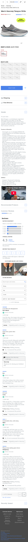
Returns (7, 523)
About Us (7, 518)
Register (19, 520)
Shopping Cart (19, 516)
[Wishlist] (25, 88)
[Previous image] (18, 43)
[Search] (7, 2)
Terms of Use (4, 537)
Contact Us (7, 516)
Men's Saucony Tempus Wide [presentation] (13, 11)
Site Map (3, 532)
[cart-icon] (25, 2)
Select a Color (10, 47)
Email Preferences (19, 522)
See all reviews (7, 497)
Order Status (19, 514)
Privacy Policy (4, 534)
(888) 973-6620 (7, 514)
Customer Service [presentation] (7, 511)
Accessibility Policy (5, 533)
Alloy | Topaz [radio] (4, 53)
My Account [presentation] (20, 511)
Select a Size (4, 62)
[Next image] (24, 43)
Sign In (19, 518)
